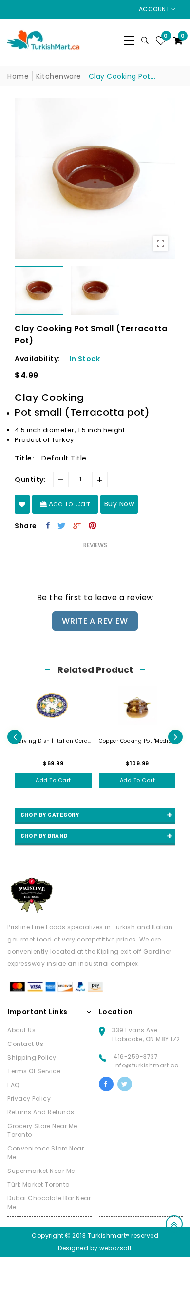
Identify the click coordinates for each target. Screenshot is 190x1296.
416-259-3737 (136, 1056)
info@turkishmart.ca (146, 1065)
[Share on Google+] (77, 525)
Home (18, 76)
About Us (21, 1030)
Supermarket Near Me (41, 1171)
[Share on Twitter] (61, 525)
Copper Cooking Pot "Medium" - (137, 741)
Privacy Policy (29, 1098)
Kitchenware (58, 76)
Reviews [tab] (95, 545)
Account (155, 9)
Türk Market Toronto (38, 1184)
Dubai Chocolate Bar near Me (49, 1202)
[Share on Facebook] (48, 525)
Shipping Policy (32, 1057)
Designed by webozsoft (95, 1248)
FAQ (13, 1085)
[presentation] (14, 737)
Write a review (95, 621)
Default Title (64, 458)
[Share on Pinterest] (93, 525)
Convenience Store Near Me (45, 1152)
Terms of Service (33, 1071)
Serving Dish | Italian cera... (53, 741)
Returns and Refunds (41, 1112)
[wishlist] (22, 504)
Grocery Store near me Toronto (42, 1130)
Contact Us (25, 1044)
